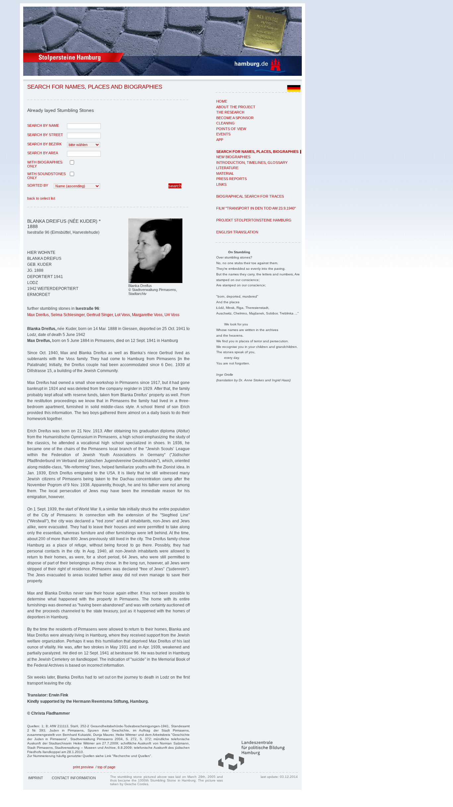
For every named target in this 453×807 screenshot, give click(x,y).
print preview (83, 767)
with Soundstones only (46, 176)
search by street (45, 135)
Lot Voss (122, 314)
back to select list (41, 198)
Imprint (35, 778)
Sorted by (37, 185)
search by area (42, 153)
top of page (106, 767)
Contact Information (74, 778)
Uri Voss (171, 314)
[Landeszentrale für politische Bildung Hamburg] (248, 769)
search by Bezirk (44, 144)
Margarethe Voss (147, 314)
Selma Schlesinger (68, 314)
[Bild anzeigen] (155, 282)
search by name (43, 125)
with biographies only (44, 164)
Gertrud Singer (100, 314)
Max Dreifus (38, 314)
